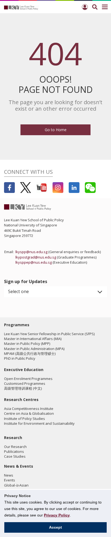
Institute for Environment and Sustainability (39, 423)
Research (13, 437)
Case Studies (15, 456)
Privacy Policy (57, 515)
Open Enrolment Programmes (28, 378)
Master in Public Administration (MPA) (34, 348)
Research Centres (21, 399)
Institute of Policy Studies (24, 418)
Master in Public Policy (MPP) (27, 343)
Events (9, 480)
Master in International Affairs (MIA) (32, 338)
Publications (14, 451)
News (8, 475)
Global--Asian (16, 485)
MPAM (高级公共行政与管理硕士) (30, 353)
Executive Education (23, 369)
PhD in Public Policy (19, 358)
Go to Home (56, 129)
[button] (55, 291)
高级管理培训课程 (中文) (23, 388)
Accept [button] (55, 527)
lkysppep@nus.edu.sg (33, 262)
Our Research (15, 446)
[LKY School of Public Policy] (21, 7)
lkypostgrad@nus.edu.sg (35, 257)
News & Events (18, 466)
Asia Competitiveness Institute (28, 408)
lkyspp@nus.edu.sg (31, 251)
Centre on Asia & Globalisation (29, 413)
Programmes (16, 324)
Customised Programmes (24, 383)
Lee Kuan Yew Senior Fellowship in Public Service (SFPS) (49, 333)
